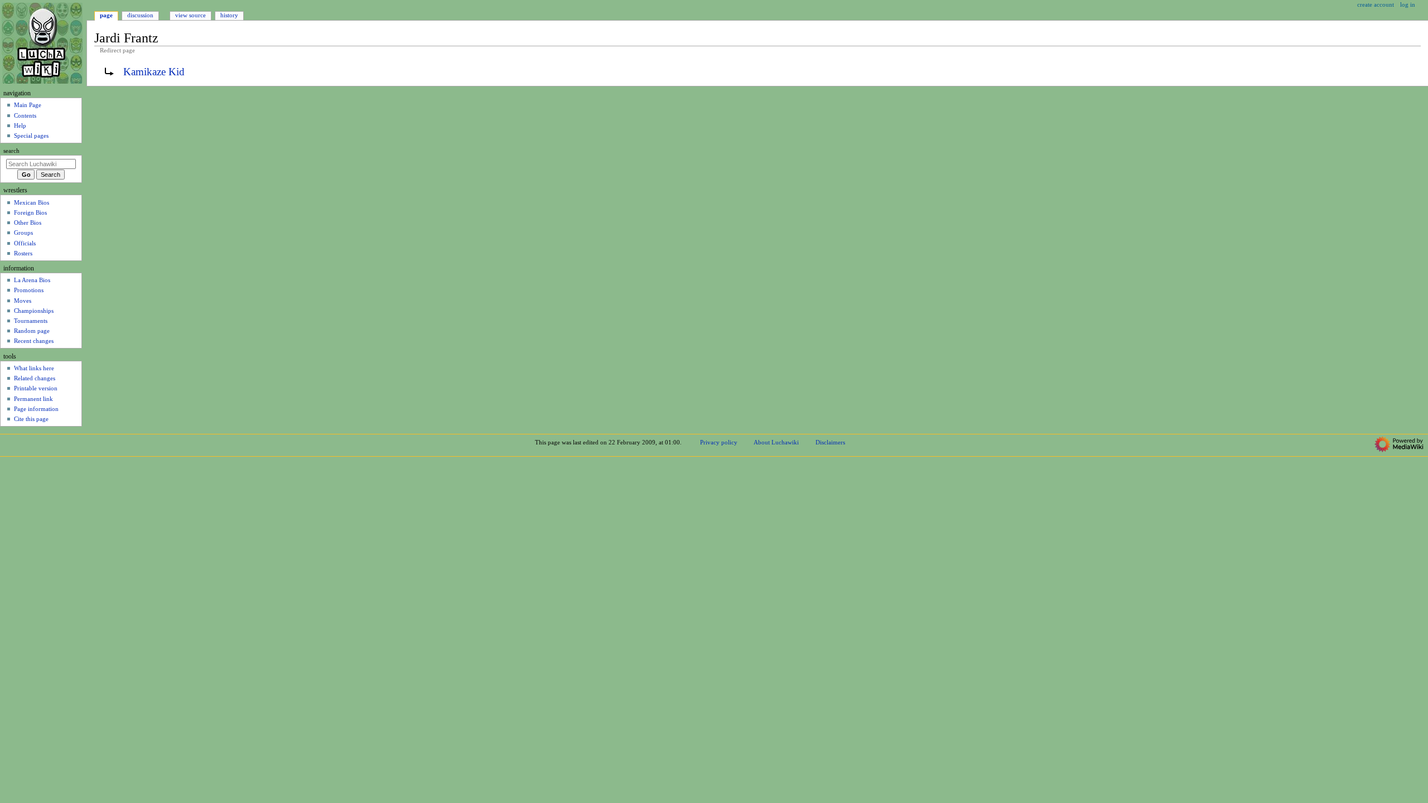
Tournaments (30, 320)
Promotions (29, 290)
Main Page (27, 104)
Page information (36, 408)
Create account (1375, 4)
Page (106, 15)
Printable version (35, 388)
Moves (22, 300)
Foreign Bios (30, 212)
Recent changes (34, 340)
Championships (34, 310)
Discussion (140, 15)
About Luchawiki (776, 442)
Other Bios (27, 222)
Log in (1407, 4)
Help (20, 125)
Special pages (31, 135)
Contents (25, 115)
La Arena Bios (32, 280)
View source (190, 15)
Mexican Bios (31, 202)
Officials (25, 243)
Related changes (34, 378)
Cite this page (31, 418)
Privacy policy (718, 442)
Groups (23, 232)
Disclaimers (830, 442)
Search (11, 151)
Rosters (23, 253)
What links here (34, 368)
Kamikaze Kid (154, 72)
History (229, 15)
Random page (32, 330)
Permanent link (33, 398)
